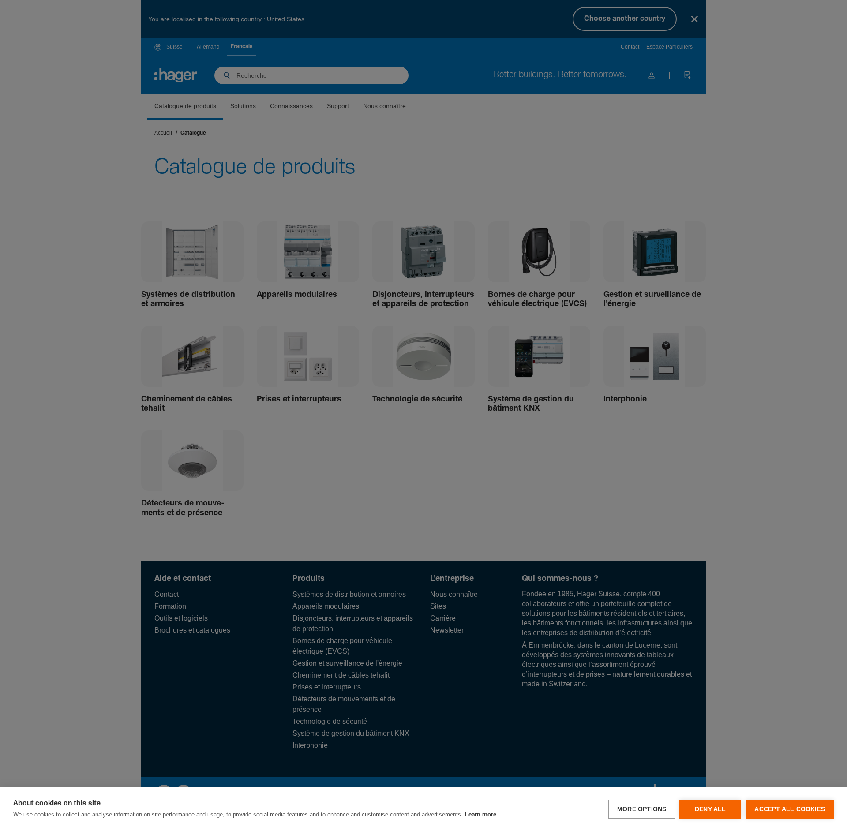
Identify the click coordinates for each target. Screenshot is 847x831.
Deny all (710, 809)
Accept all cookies (789, 809)
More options (641, 809)
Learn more (480, 815)
